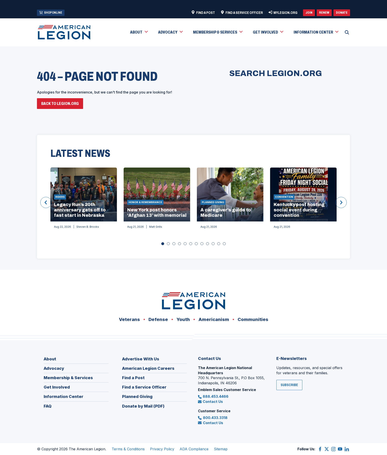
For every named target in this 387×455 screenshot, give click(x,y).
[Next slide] (341, 202)
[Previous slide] (46, 202)
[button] (139, 32)
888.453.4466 (215, 396)
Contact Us (213, 401)
